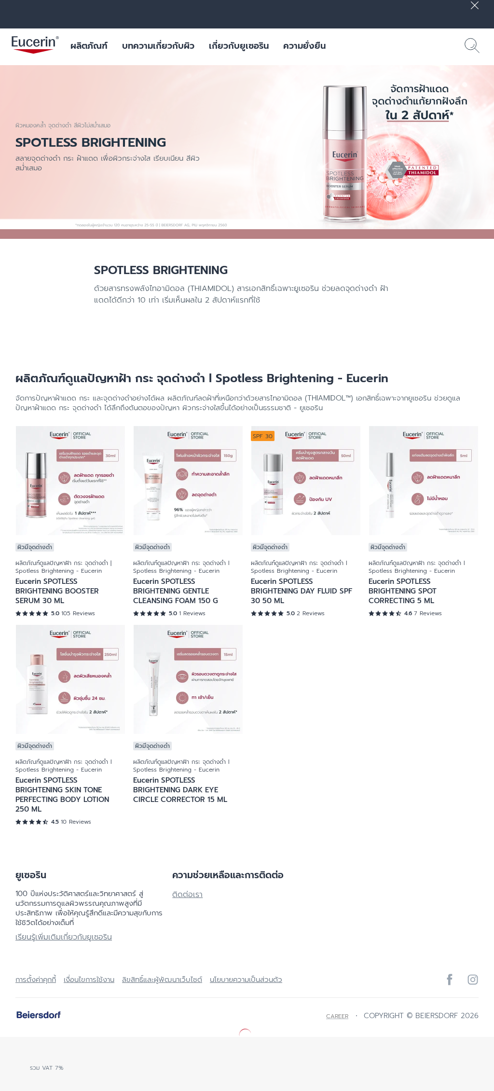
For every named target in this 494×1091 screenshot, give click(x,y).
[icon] (449, 979)
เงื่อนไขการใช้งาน (89, 979)
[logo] (35, 45)
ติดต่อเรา (187, 894)
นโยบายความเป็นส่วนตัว (246, 979)
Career (337, 1016)
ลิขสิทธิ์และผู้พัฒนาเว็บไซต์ (162, 979)
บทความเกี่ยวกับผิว (158, 46)
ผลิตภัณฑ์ (89, 46)
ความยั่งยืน (304, 46)
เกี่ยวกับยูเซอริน (239, 46)
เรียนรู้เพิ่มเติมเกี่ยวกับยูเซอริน (63, 937)
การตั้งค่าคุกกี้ (35, 979)
